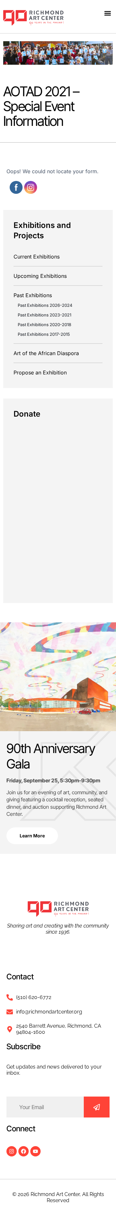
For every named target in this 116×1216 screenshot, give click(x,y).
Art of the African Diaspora (46, 353)
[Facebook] (23, 1151)
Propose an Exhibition (40, 372)
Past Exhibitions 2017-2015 (44, 334)
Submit (97, 1107)
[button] (107, 13)
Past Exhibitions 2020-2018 (44, 324)
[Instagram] (11, 1151)
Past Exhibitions (33, 295)
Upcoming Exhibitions (40, 276)
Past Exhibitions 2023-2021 (44, 314)
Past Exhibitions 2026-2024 (45, 305)
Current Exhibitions (37, 256)
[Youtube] (35, 1151)
